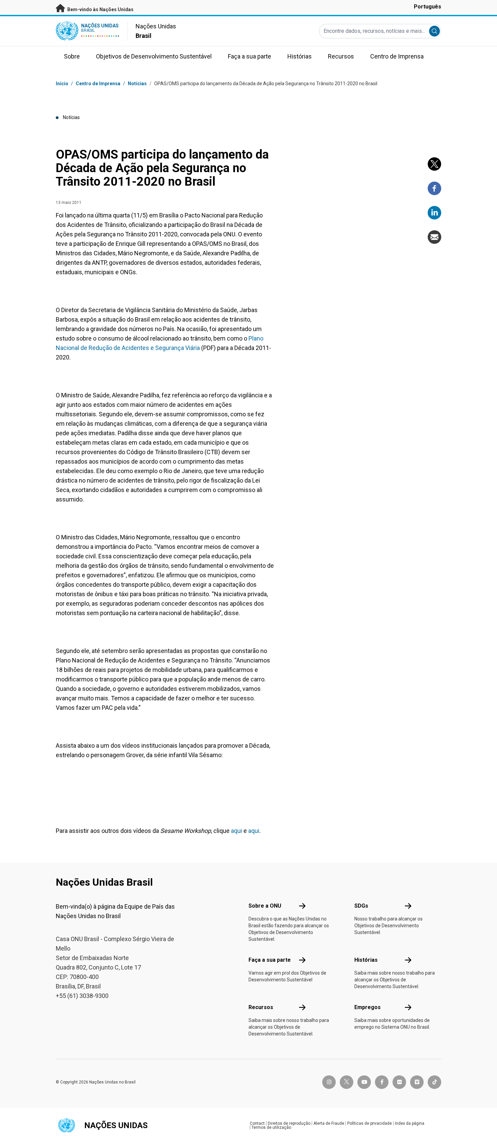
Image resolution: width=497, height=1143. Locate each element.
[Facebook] (434, 188)
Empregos (367, 1007)
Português (427, 6)
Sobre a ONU (265, 906)
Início (62, 83)
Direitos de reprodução (289, 1123)
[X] (434, 164)
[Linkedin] (434, 212)
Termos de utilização (271, 1127)
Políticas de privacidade (369, 1123)
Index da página (409, 1123)
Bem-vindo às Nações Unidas (100, 9)
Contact (257, 1123)
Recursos (261, 1007)
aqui (236, 830)
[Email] (434, 237)
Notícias (137, 83)
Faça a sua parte (270, 960)
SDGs (361, 906)
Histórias (366, 960)
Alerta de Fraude (328, 1123)
